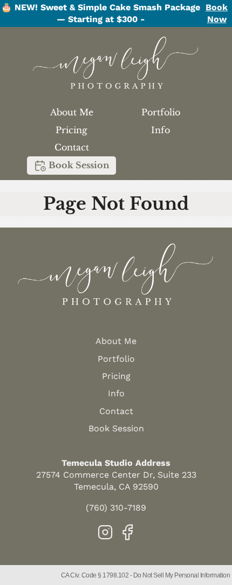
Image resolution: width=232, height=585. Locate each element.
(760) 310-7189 (116, 508)
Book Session (78, 165)
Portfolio (160, 112)
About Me (71, 112)
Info (160, 130)
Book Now (217, 13)
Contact (71, 147)
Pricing (71, 130)
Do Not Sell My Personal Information (181, 575)
